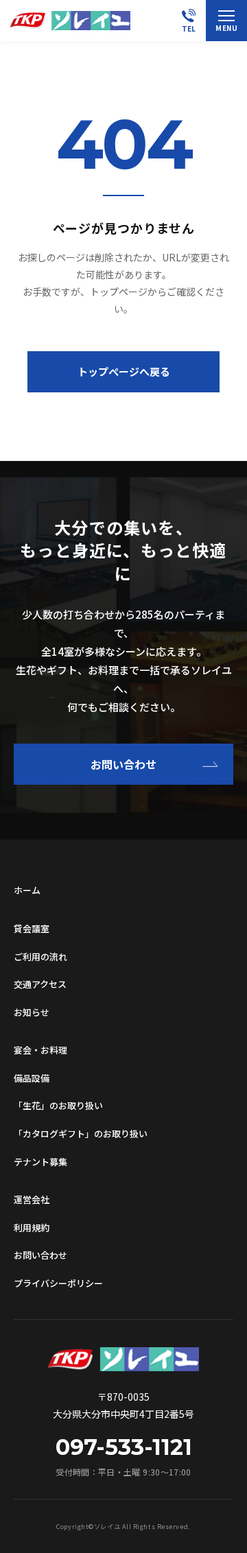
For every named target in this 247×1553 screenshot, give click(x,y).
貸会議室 (31, 928)
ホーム (27, 890)
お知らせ (31, 1012)
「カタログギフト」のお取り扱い (81, 1133)
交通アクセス (40, 984)
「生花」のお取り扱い (58, 1105)
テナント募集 (40, 1161)
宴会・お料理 (40, 1049)
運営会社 (31, 1199)
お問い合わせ (123, 764)
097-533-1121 (124, 1447)
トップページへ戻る (124, 371)
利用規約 (31, 1227)
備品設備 (31, 1077)
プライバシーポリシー (58, 1283)
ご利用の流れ (40, 956)
